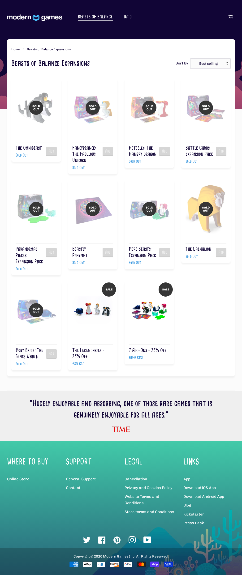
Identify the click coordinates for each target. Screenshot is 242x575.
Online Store (18, 479)
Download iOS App (199, 488)
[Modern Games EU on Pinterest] (117, 542)
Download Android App (203, 496)
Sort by (182, 63)
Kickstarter (193, 514)
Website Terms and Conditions (142, 499)
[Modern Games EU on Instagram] (132, 542)
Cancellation (136, 479)
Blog (187, 505)
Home (15, 49)
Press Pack (193, 523)
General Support (81, 479)
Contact (73, 488)
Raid (128, 16)
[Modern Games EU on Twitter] (87, 542)
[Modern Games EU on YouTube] (147, 542)
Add (51, 151)
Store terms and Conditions (149, 512)
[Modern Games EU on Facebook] (102, 542)
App (186, 479)
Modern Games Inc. (119, 556)
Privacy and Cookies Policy (148, 488)
